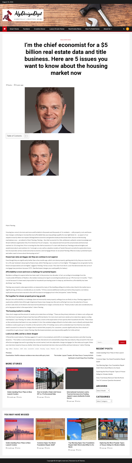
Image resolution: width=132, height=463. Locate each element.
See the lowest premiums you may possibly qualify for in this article (57, 330)
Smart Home (14, 29)
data (25, 349)
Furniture (26, 29)
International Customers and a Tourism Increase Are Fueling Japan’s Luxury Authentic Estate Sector (78, 395)
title (61, 349)
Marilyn (10, 85)
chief (21, 349)
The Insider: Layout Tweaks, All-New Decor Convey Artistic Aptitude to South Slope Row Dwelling (73, 355)
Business (16, 349)
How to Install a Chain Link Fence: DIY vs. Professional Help (49, 393)
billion (11, 349)
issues (47, 349)
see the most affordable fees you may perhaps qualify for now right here (50, 235)
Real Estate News (75, 29)
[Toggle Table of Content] (25, 136)
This (54, 265)
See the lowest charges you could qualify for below (49, 268)
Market (53, 349)
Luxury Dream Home (56, 29)
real (57, 349)
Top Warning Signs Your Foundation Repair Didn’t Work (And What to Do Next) (81, 445)
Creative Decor (39, 29)
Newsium (72, 461)
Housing (42, 349)
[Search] (124, 29)
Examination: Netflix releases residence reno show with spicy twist (27, 354)
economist (31, 349)
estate (37, 349)
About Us (107, 29)
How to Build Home (92, 29)
